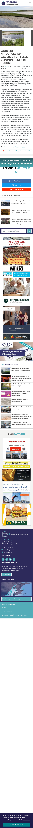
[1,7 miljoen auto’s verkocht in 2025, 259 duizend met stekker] (6, 424)
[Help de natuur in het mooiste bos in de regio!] (6, 386)
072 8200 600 (8, 547)
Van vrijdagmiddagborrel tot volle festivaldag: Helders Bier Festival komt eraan (21, 378)
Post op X (17, 185)
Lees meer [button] (26, 820)
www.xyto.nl (8, 552)
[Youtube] (10, 559)
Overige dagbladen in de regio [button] (11, 599)
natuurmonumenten (9, 147)
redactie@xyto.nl (9, 550)
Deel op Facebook (18, 181)
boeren (17, 147)
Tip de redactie (18, 189)
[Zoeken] (29, 231)
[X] (7, 559)
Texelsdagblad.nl (12, 2)
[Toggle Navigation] (29, 3)
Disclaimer (5, 608)
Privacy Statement (7, 611)
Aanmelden (6, 574)
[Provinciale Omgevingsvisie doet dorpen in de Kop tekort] (6, 370)
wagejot (22, 147)
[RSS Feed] (14, 559)
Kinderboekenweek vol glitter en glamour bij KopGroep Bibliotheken (21, 393)
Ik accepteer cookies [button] (16, 824)
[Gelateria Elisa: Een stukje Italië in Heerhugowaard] (6, 409)
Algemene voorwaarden (8, 604)
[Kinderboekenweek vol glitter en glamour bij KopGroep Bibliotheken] (6, 394)
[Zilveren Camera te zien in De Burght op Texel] (6, 401)
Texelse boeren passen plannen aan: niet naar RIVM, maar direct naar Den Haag (21, 221)
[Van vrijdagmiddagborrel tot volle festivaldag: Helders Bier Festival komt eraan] (6, 378)
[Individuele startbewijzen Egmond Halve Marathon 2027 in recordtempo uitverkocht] (6, 417)
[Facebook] (3, 559)
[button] (1, 38)
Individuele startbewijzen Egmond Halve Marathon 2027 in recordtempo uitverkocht (21, 416)
